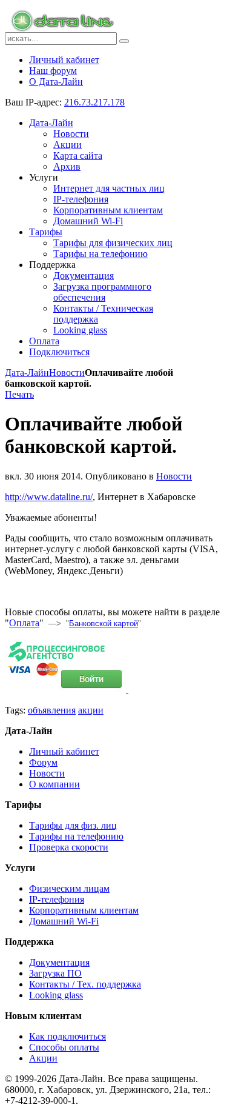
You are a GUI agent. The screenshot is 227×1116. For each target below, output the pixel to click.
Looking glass (56, 995)
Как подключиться (67, 1036)
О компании (54, 784)
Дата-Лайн (27, 372)
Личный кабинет (64, 751)
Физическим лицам (69, 888)
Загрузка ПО (55, 973)
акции (91, 710)
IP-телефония (56, 899)
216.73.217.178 (94, 102)
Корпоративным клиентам (84, 910)
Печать (19, 394)
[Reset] (124, 41)
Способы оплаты (64, 1047)
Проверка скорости (68, 847)
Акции (43, 1058)
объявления (52, 710)
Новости (67, 372)
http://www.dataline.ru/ (49, 497)
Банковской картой (103, 623)
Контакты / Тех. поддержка (85, 984)
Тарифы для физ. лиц (73, 825)
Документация (59, 962)
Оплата (24, 623)
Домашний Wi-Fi (64, 921)
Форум (43, 762)
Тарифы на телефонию (76, 836)
